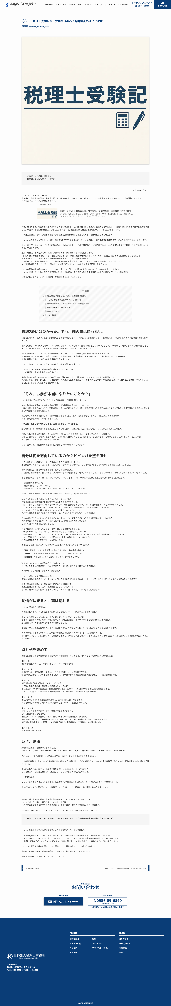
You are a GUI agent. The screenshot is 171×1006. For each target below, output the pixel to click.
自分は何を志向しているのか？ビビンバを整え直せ (67, 303)
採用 (94, 939)
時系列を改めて (52, 311)
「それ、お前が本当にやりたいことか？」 (64, 299)
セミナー (73, 952)
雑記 (121, 952)
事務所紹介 (74, 939)
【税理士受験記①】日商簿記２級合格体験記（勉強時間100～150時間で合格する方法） (96, 211)
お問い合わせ (163, 6)
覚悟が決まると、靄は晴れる (58, 307)
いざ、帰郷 (51, 315)
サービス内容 (75, 943)
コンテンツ (124, 939)
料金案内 (73, 947)
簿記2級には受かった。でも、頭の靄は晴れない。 (67, 295)
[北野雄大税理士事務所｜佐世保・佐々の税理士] (20, 4)
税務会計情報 (124, 943)
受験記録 (25, 27)
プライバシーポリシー (101, 947)
